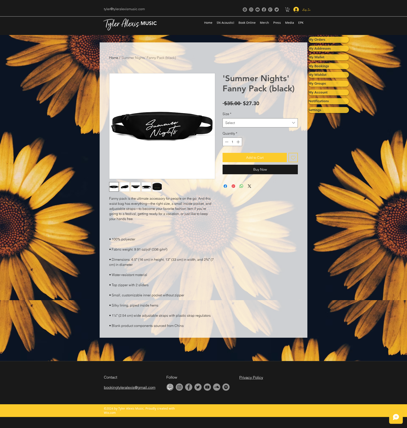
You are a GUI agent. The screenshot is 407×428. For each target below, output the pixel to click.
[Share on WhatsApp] (241, 186)
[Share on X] (249, 186)
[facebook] (264, 9)
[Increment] (238, 142)
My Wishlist (317, 75)
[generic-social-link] (245, 9)
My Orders (316, 40)
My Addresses (319, 48)
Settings (314, 110)
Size (227, 114)
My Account (318, 92)
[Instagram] (251, 9)
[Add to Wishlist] (293, 157)
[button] (287, 9)
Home (113, 58)
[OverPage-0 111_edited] (170, 387)
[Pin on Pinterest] (233, 186)
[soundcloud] (216, 387)
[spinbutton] (232, 142)
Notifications (318, 101)
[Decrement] (226, 142)
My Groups (317, 83)
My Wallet (316, 57)
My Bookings (318, 66)
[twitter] (277, 9)
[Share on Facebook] (225, 186)
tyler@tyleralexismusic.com (124, 9)
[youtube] (257, 9)
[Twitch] (270, 9)
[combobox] (260, 122)
